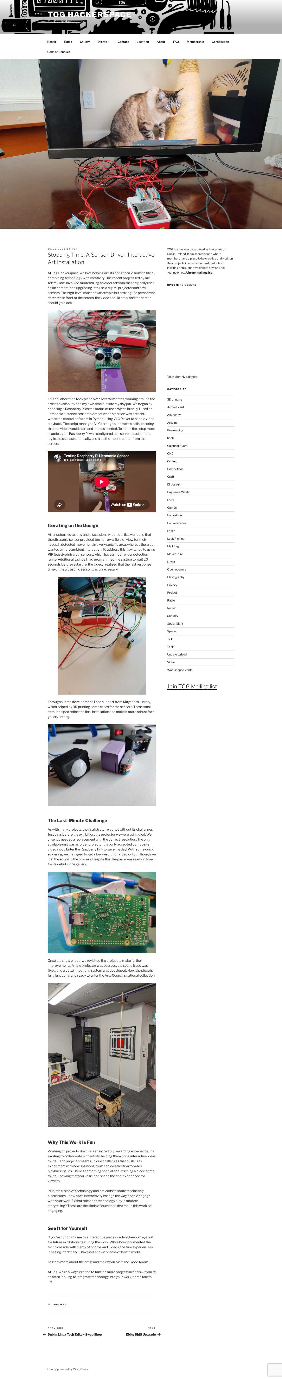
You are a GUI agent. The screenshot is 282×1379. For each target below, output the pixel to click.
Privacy (172, 585)
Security (172, 615)
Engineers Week (178, 492)
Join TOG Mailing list (192, 686)
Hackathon (174, 515)
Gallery (85, 41)
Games (172, 507)
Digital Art (173, 484)
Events (102, 41)
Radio (68, 41)
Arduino (172, 422)
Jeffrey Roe (56, 283)
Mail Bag (173, 546)
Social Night (175, 623)
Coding (172, 461)
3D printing (174, 399)
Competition (175, 469)
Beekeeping (175, 430)
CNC (170, 453)
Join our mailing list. (199, 272)
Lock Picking (175, 538)
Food (170, 500)
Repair (51, 41)
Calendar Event (177, 445)
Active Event (175, 407)
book (170, 438)
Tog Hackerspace (90, 14)
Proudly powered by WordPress (67, 1369)
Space (171, 631)
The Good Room (135, 1262)
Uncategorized (177, 654)
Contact (123, 41)
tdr (74, 248)
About (161, 41)
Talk (170, 639)
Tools (170, 646)
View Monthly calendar (182, 376)
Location (143, 41)
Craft (170, 476)
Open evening (176, 569)
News (171, 561)
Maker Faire (175, 554)
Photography (175, 577)
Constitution (220, 41)
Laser (171, 530)
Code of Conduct (58, 52)
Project (60, 1304)
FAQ (176, 41)
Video (171, 662)
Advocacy (174, 414)
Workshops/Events (179, 670)
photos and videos (105, 1247)
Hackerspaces (176, 523)
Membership (195, 41)
